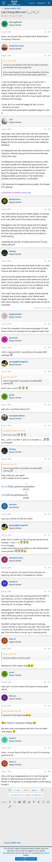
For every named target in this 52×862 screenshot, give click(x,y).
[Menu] (4, 3)
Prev (18, 790)
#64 (49, 209)
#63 (49, 129)
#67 (49, 347)
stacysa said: (8, 654)
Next (34, 790)
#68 (49, 371)
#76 (49, 649)
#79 (49, 748)
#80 (49, 771)
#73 (49, 535)
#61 (49, 32)
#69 (49, 404)
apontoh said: (8, 377)
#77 (49, 682)
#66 (49, 324)
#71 (49, 459)
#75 (49, 591)
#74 (49, 568)
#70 (49, 425)
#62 (49, 55)
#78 (49, 706)
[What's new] (48, 3)
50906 (4, 495)
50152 (4, 486)
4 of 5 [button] (26, 790)
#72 (49, 514)
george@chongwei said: (12, 430)
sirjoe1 (6, 16)
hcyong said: (8, 61)
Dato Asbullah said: (10, 711)
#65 (49, 261)
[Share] (45, 32)
